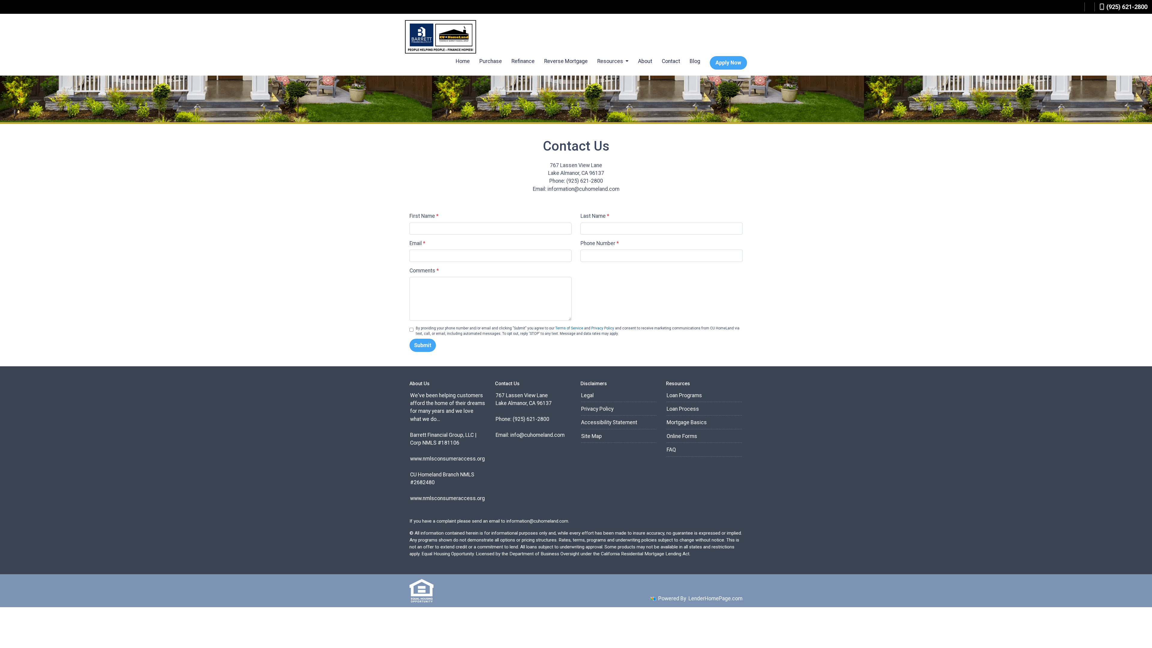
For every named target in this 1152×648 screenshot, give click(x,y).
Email (417, 243)
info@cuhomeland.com (537, 435)
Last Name (594, 216)
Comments (424, 271)
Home (463, 61)
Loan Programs (684, 395)
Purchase (490, 61)
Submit (422, 345)
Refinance (523, 61)
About (645, 61)
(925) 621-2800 (1127, 6)
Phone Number (599, 243)
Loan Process (683, 409)
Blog (695, 61)
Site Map (591, 436)
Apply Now (728, 63)
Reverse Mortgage (566, 61)
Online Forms (682, 436)
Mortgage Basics (687, 422)
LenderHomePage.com (715, 599)
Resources (610, 61)
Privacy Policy (602, 328)
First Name (424, 216)
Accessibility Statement (609, 422)
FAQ (671, 450)
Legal (587, 395)
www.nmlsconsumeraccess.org (447, 459)
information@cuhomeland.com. (537, 521)
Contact (671, 61)
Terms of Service (569, 328)
